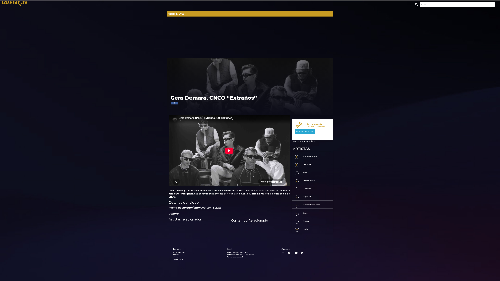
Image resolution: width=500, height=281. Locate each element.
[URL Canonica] (174, 103)
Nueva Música (178, 259)
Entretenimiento (179, 252)
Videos (175, 257)
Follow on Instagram (304, 131)
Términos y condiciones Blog (237, 252)
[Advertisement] (250, 38)
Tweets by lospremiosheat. (304, 141)
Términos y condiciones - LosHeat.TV (240, 255)
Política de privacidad (235, 257)
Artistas (176, 255)
